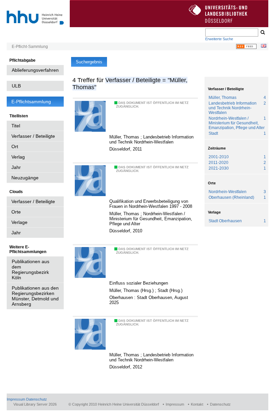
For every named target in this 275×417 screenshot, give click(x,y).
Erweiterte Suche (219, 39)
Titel (15, 125)
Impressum (16, 399)
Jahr (16, 167)
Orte (16, 212)
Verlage (19, 222)
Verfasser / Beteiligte (33, 136)
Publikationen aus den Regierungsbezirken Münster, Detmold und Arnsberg (35, 296)
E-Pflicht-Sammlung (30, 46)
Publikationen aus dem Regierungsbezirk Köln (30, 269)
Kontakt (197, 404)
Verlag (18, 157)
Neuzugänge (25, 177)
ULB (16, 85)
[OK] (262, 32)
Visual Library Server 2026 (35, 404)
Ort (14, 146)
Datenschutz (36, 399)
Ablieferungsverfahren (35, 70)
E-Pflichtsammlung (31, 101)
